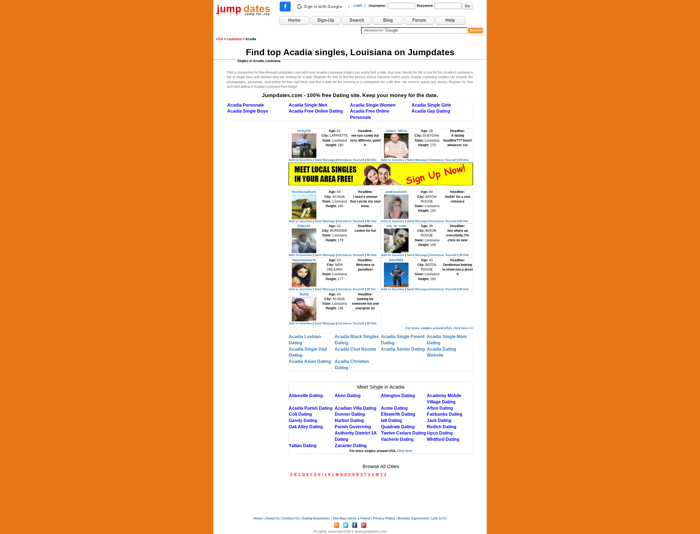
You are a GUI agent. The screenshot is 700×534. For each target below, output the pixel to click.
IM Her (463, 221)
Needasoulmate (304, 192)
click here (404, 451)
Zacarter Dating (351, 445)
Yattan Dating (303, 445)
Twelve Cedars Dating (403, 433)
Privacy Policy (384, 518)
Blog (388, 20)
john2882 (396, 260)
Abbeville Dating (306, 395)
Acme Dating (394, 408)
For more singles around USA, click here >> (439, 328)
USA (219, 39)
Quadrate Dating (398, 426)
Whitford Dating (443, 439)
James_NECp (396, 131)
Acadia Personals (245, 105)
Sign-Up (325, 20)
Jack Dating (439, 420)
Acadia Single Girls (431, 105)
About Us (273, 518)
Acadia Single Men (308, 105)
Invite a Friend (359, 518)
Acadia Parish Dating (310, 408)
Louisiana (234, 39)
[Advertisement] (258, 210)
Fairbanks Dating (444, 414)
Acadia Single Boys (247, 111)
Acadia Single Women (373, 105)
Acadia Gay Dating (431, 111)
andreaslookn (396, 192)
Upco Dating (440, 433)
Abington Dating (398, 395)
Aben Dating (348, 395)
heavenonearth (304, 260)
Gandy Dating (303, 420)
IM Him (372, 160)
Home (294, 20)
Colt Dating (300, 414)
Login (358, 5)
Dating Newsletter (316, 518)
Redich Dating (441, 426)
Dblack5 (304, 226)
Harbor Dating (349, 420)
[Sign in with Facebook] (285, 6)
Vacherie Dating (397, 439)
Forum (419, 20)
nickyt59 (304, 131)
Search (356, 20)
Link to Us (439, 518)
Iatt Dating (391, 420)
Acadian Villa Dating (356, 408)
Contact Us (291, 518)
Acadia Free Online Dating (316, 111)
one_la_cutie (396, 226)
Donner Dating (350, 414)
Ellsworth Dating (398, 414)
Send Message (324, 160)
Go (467, 6)
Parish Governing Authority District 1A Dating (356, 433)
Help (450, 20)
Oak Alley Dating (306, 426)
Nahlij (304, 294)
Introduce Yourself (351, 160)
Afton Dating (440, 408)
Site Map (339, 518)
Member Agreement (414, 518)
